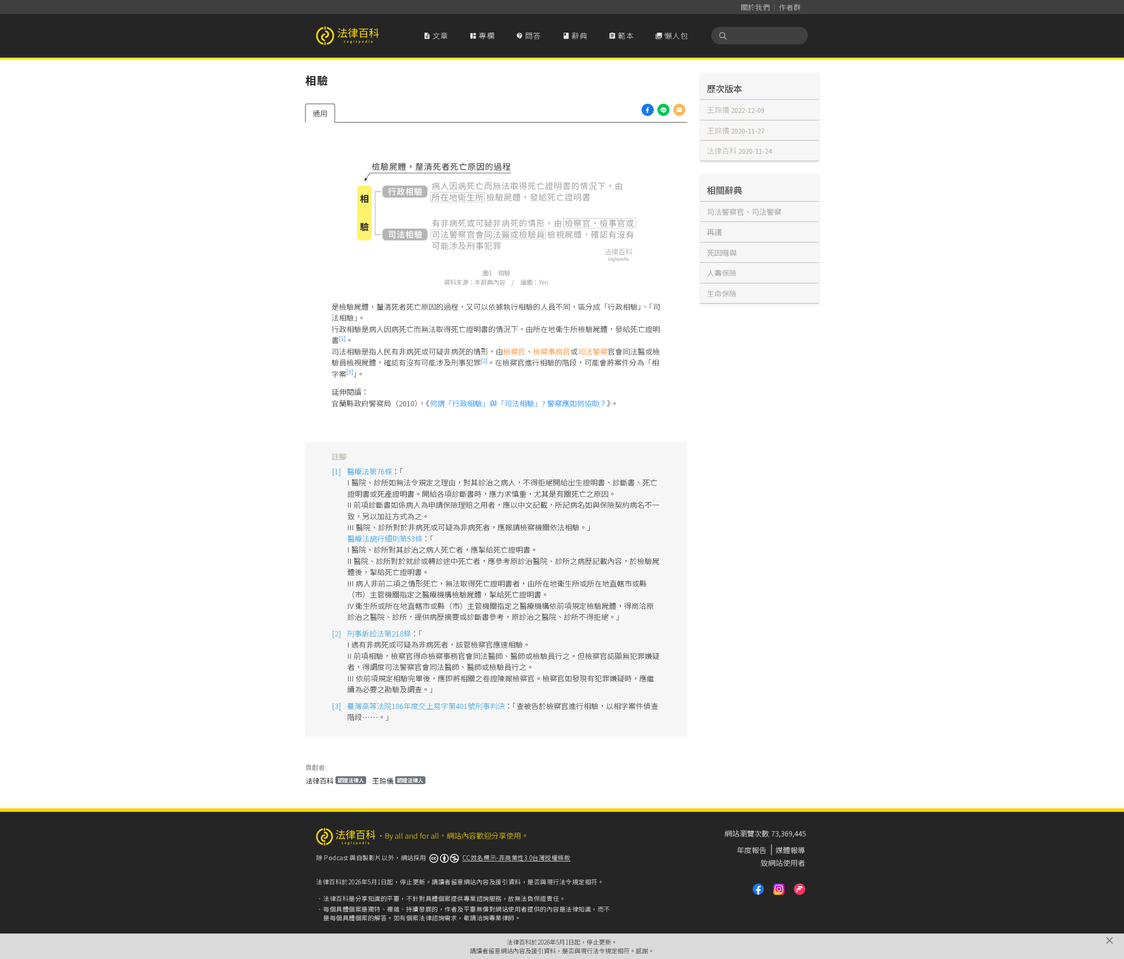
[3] (349, 371)
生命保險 (722, 293)
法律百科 (335, 780)
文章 (436, 35)
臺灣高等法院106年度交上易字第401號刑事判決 (426, 705)
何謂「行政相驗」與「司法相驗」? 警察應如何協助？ (518, 403)
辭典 (575, 35)
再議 (714, 231)
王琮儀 (398, 780)
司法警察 (593, 351)
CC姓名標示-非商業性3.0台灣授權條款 (516, 857)
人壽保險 (722, 272)
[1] (342, 338)
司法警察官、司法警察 (744, 211)
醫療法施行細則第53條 (384, 538)
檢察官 (514, 351)
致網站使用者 (782, 862)
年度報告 (752, 849)
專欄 (482, 35)
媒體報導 (790, 849)
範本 (621, 35)
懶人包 (671, 35)
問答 (528, 35)
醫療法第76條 (369, 471)
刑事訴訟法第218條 (379, 633)
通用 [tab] (320, 113)
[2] (484, 360)
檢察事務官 (551, 351)
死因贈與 (722, 252)
